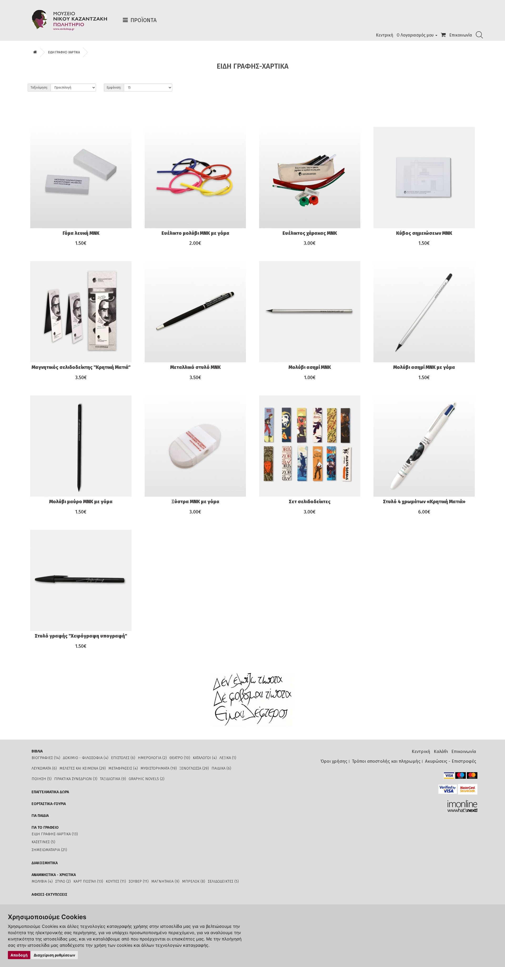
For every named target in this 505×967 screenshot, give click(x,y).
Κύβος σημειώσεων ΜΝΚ (424, 233)
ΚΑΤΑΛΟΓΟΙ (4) (205, 758)
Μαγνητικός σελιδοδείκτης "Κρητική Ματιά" (81, 367)
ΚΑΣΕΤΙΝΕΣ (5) (43, 842)
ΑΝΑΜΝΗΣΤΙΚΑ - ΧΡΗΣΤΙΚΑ (54, 875)
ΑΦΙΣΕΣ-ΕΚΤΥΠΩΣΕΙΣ (49, 894)
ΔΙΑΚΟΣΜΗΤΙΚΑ (45, 863)
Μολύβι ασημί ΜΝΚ (310, 367)
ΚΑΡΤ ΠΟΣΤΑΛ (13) (88, 881)
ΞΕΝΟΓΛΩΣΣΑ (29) (194, 768)
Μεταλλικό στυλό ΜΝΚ (195, 367)
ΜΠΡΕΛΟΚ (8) (193, 881)
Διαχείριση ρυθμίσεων (54, 955)
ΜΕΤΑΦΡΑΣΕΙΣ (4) (123, 768)
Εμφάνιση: (114, 87)
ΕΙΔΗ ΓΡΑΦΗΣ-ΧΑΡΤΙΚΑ (64, 52)
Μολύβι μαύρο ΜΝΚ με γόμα (81, 502)
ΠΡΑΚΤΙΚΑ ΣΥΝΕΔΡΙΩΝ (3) (75, 779)
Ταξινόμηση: (39, 87)
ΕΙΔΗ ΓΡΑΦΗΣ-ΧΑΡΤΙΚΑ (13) (55, 834)
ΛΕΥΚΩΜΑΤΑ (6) (44, 768)
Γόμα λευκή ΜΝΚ (81, 233)
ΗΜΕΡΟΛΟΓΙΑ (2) (152, 758)
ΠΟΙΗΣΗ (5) (42, 779)
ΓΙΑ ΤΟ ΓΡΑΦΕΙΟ (45, 827)
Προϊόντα (143, 20)
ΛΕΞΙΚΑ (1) (227, 758)
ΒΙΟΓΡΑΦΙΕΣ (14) (46, 758)
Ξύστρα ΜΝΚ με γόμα (195, 502)
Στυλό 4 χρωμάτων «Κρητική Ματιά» (424, 502)
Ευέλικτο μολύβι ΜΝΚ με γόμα (195, 233)
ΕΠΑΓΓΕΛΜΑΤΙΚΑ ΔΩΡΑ (50, 792)
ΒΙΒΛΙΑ (37, 751)
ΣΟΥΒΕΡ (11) (139, 881)
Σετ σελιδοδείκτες (310, 502)
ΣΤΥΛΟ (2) (63, 881)
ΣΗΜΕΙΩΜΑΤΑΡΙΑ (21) (49, 850)
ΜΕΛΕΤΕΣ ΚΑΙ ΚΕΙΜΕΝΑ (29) (82, 768)
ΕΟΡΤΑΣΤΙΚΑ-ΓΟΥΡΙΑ (49, 804)
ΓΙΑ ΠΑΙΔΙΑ (40, 815)
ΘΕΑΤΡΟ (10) (179, 758)
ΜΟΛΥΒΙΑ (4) (42, 881)
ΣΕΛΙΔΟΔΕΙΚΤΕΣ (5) (223, 881)
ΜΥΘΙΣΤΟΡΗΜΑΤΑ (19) (158, 768)
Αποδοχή (19, 955)
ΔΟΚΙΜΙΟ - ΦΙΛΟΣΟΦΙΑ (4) (85, 758)
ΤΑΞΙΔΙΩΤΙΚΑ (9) (113, 779)
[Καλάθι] (443, 35)
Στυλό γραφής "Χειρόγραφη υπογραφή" (81, 636)
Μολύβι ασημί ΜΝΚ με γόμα (424, 367)
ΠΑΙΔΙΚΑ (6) (221, 768)
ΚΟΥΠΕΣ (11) (116, 881)
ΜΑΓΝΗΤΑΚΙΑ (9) (165, 881)
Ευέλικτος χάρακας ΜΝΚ (309, 233)
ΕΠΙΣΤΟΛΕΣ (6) (123, 758)
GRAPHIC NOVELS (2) (146, 779)
